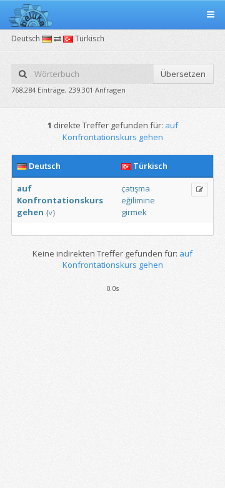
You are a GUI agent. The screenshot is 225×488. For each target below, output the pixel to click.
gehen (30, 212)
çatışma (135, 188)
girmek (134, 212)
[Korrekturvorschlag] (199, 189)
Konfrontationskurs (60, 200)
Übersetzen (183, 73)
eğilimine (138, 200)
